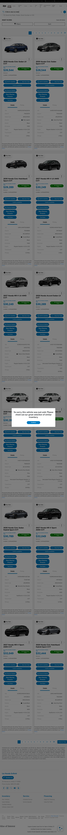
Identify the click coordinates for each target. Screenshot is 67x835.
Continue (33, 422)
